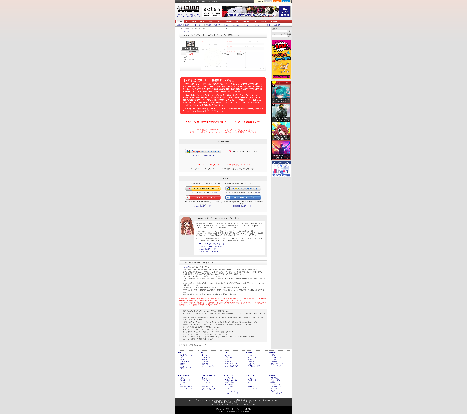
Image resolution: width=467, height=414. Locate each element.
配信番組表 (277, 25)
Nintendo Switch (183, 376)
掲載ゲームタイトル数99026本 (188, 14)
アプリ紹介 (229, 387)
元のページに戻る (183, 31)
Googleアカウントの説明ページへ (203, 155)
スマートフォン (228, 376)
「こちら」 (245, 402)
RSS (178, 1)
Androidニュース (231, 380)
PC (187, 21)
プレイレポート (230, 357)
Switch (211, 21)
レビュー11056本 (183, 16)
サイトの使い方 (200, 1)
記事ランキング (185, 368)
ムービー (246, 25)
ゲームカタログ (276, 393)
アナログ (264, 21)
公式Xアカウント (187, 1)
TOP (180, 22)
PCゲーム (204, 353)
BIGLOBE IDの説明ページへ (243, 206)
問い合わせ (211, 1)
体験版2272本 (195, 16)
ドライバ (251, 387)
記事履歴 (277, 1)
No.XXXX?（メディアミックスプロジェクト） (198, 28)
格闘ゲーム (274, 382)
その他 (272, 391)
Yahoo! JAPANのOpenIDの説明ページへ (212, 244)
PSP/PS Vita (273, 353)
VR (237, 21)
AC (256, 21)
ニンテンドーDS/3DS (208, 376)
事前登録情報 (229, 382)
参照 (215, 193)
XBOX (194, 21)
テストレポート (253, 380)
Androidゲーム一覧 (231, 393)
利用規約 (186, 267)
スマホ (220, 21)
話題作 (187, 25)
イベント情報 (275, 380)
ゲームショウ (256, 25)
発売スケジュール (208, 364)
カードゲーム (275, 384)
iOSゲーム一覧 (230, 391)
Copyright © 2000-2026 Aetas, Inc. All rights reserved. (233, 411)
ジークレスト (193, 57)
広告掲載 (248, 409)
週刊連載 (208, 25)
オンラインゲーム (197, 25)
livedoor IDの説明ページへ (203, 206)
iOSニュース (229, 378)
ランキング (286, 1)
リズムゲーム (275, 389)
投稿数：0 (192, 54)
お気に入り (268, 1)
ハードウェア (246, 21)
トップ (180, 28)
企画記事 (179, 25)
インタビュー (237, 25)
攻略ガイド (217, 25)
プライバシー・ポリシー (234, 409)
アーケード (273, 376)
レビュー (227, 25)
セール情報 (229, 384)
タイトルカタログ (208, 366)
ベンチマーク (252, 389)
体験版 (182, 359)
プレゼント (267, 25)
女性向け (229, 21)
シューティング (276, 387)
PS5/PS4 (202, 21)
